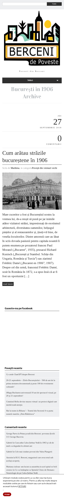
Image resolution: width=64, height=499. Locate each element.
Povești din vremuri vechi (44, 168)
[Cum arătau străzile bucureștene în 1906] (32, 209)
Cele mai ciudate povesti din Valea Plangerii (33, 451)
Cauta (54, 4)
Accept (7, 494)
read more (8, 284)
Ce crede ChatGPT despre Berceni (20, 374)
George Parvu (12, 433)
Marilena (15, 168)
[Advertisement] (24, 339)
